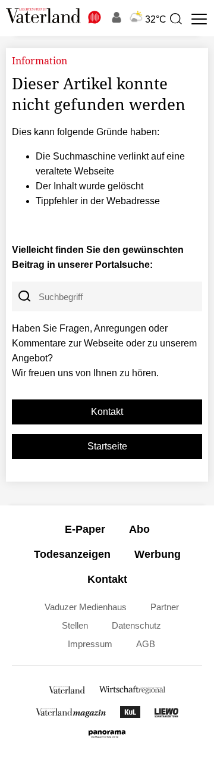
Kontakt (107, 412)
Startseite (107, 446)
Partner (164, 607)
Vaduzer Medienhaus (86, 607)
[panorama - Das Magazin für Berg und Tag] (107, 737)
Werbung (157, 554)
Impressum (90, 644)
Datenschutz (136, 625)
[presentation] (175, 19)
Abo (139, 529)
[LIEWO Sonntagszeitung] (166, 715)
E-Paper (85, 529)
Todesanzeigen (72, 554)
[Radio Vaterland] (95, 17)
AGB (145, 644)
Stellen (75, 625)
